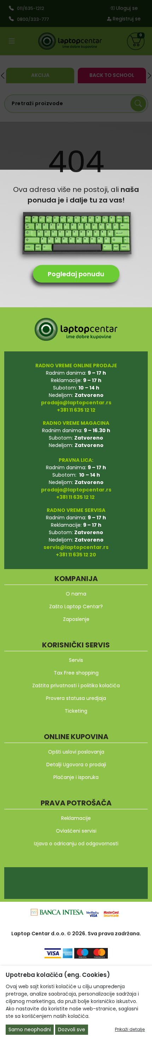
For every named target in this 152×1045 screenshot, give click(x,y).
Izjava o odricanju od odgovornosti (76, 843)
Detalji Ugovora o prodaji (76, 764)
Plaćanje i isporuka (76, 777)
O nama (76, 593)
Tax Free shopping (76, 672)
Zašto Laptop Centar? (76, 606)
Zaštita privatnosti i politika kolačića (76, 685)
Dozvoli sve (71, 1029)
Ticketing (76, 710)
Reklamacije (76, 818)
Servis (76, 660)
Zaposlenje (76, 619)
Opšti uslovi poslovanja (76, 751)
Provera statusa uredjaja (76, 698)
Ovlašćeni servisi (76, 830)
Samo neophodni (29, 1029)
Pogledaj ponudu (76, 274)
